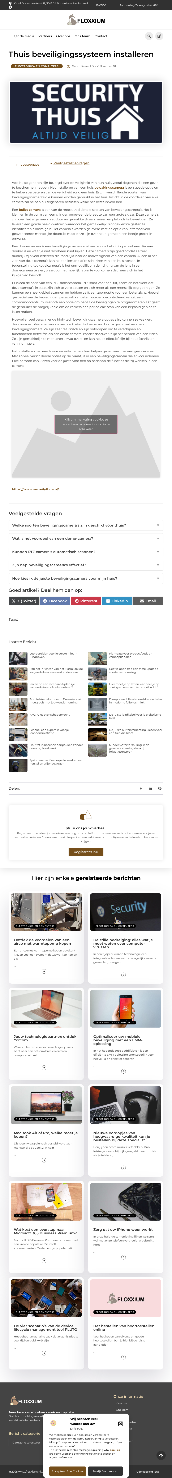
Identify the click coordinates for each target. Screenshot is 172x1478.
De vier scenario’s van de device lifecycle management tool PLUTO (45, 1328)
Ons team (82, 33)
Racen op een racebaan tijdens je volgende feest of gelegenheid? (52, 685)
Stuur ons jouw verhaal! (86, 828)
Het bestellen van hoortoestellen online (124, 1328)
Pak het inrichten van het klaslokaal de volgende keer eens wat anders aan (56, 670)
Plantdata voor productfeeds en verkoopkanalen (130, 655)
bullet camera (30, 210)
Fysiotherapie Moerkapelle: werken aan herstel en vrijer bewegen (56, 761)
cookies (115, 1449)
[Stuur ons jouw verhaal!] (86, 815)
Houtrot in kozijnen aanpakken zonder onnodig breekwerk (56, 746)
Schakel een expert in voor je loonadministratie (49, 731)
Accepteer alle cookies (68, 1471)
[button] (121, 1424)
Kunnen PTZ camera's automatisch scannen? (86, 552)
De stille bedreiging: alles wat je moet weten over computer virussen (123, 943)
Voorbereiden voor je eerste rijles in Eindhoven (53, 655)
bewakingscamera (109, 187)
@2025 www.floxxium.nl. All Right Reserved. (38, 1471)
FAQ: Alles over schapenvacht (50, 714)
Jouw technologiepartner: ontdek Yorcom (45, 1038)
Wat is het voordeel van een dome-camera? (86, 538)
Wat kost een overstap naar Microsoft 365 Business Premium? (45, 1231)
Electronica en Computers (37, 66)
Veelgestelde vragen (71, 163)
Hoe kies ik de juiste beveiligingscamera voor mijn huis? (86, 578)
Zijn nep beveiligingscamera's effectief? (86, 565)
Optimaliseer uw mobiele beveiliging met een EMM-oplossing (118, 1040)
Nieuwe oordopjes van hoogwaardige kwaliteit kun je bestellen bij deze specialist (121, 1136)
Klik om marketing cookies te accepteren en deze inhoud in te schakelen (86, 424)
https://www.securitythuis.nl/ (35, 489)
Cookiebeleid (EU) (148, 1471)
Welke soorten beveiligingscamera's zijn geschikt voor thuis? (86, 525)
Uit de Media (24, 33)
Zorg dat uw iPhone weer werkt (123, 1229)
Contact (101, 33)
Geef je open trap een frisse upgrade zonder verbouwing (133, 670)
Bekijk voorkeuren (105, 1471)
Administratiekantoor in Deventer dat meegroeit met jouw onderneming (55, 701)
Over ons (63, 33)
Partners (45, 33)
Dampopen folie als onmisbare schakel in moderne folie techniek (136, 701)
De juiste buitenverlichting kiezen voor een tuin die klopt (135, 731)
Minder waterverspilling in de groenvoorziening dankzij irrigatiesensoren (129, 748)
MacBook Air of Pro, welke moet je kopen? (46, 1135)
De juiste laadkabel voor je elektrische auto (135, 716)
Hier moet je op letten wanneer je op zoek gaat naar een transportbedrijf (134, 685)
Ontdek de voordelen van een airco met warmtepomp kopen (42, 942)
